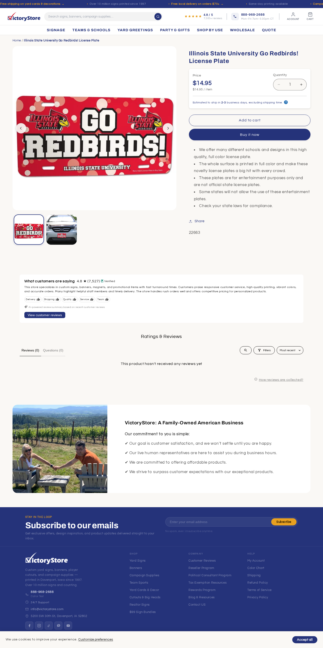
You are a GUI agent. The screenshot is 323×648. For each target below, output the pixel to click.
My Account (256, 560)
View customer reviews (45, 315)
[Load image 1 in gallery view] (29, 229)
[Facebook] (29, 625)
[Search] (158, 16)
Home (17, 40)
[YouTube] (68, 625)
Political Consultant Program (209, 575)
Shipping (254, 575)
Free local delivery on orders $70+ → (197, 3)
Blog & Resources (201, 597)
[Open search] (246, 350)
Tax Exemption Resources (207, 582)
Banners (136, 568)
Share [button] (200, 221)
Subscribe (283, 522)
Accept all (305, 639)
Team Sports (139, 582)
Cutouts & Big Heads (145, 597)
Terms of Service (259, 590)
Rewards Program (201, 590)
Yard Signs (138, 560)
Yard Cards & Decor (144, 590)
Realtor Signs (140, 604)
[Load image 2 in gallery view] (61, 229)
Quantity (280, 75)
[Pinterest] (58, 625)
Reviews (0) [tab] (30, 350)
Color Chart (255, 568)
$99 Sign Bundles (143, 612)
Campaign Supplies (144, 575)
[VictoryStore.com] (24, 16)
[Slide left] (21, 128)
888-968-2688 (42, 592)
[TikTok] (49, 625)
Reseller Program (201, 568)
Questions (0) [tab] (53, 350)
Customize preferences (95, 639)
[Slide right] (168, 128)
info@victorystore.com (47, 609)
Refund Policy (257, 582)
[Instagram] (39, 625)
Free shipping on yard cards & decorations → (32, 3)
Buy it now (250, 135)
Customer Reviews (202, 560)
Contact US (196, 604)
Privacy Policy (257, 597)
